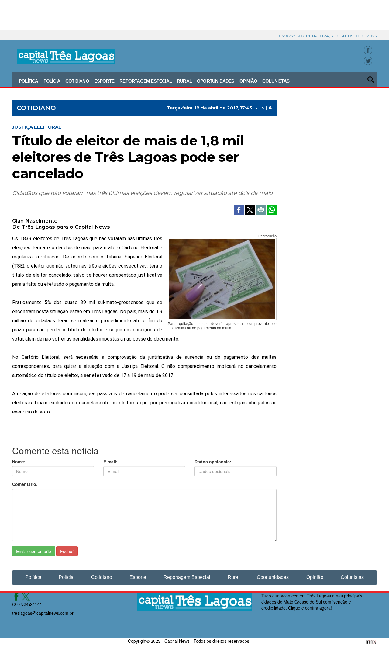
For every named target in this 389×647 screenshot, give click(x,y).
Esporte (104, 81)
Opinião (248, 81)
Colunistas (275, 81)
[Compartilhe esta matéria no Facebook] (239, 209)
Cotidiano (77, 81)
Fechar (67, 551)
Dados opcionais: (212, 461)
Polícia (51, 81)
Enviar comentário (33, 551)
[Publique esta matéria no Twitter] (250, 209)
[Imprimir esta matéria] (261, 209)
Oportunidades (215, 81)
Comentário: (25, 484)
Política (28, 81)
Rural (184, 81)
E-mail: (110, 461)
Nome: (19, 461)
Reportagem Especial (145, 81)
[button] (371, 77)
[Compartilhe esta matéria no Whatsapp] (272, 209)
